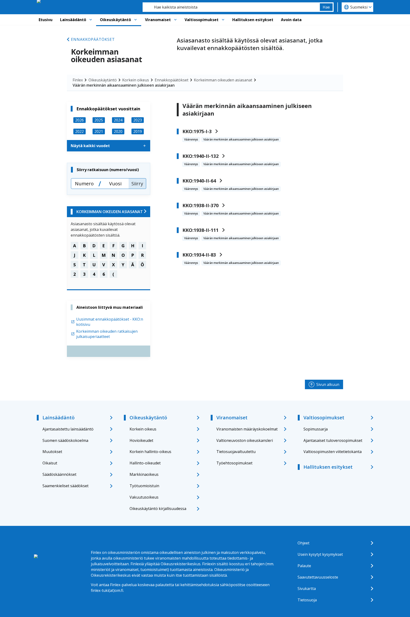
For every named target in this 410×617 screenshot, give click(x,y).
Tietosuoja (307, 600)
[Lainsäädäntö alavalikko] (90, 19)
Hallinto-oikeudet (145, 463)
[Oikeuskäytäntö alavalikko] (135, 19)
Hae (326, 7)
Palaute (304, 565)
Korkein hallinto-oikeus (150, 451)
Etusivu (45, 19)
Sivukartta (307, 588)
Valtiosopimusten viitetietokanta (332, 451)
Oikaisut (49, 463)
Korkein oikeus (135, 80)
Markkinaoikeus (144, 474)
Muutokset (52, 451)
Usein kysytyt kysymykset (320, 554)
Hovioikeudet (141, 440)
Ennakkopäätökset (93, 39)
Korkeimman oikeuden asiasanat (223, 80)
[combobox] (231, 7)
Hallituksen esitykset (252, 19)
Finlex (78, 80)
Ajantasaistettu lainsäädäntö (67, 429)
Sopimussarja (315, 429)
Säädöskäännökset (59, 474)
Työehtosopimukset (234, 463)
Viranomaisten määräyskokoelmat (247, 429)
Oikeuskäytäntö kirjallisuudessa (158, 508)
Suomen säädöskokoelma (65, 440)
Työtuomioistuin (144, 485)
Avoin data (291, 19)
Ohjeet (303, 543)
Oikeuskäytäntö (115, 19)
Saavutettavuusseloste (318, 577)
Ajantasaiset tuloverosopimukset (332, 440)
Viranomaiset (158, 19)
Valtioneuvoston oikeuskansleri (244, 440)
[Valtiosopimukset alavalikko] (223, 19)
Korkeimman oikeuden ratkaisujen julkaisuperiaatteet (107, 334)
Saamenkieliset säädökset (65, 485)
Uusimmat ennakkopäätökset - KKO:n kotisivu (109, 322)
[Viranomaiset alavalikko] (175, 19)
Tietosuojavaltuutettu (236, 451)
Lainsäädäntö (73, 19)
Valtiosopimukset (202, 19)
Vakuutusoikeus (144, 497)
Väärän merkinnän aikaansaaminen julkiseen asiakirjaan (124, 85)
